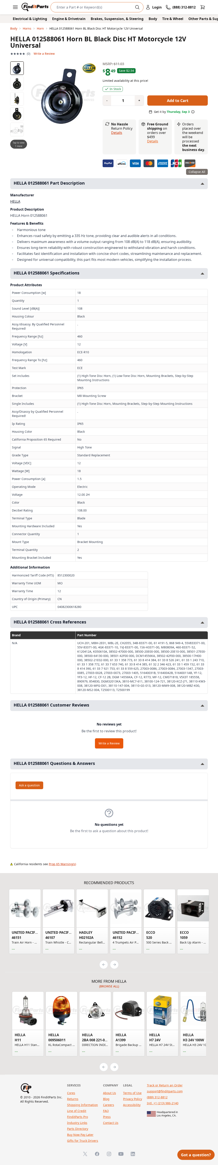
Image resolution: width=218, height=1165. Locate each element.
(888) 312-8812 (157, 1097)
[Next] (114, 964)
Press (107, 1117)
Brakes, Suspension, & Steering (117, 18)
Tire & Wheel (172, 18)
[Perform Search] (137, 7)
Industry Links (77, 1123)
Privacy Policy (132, 1099)
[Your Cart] (203, 7)
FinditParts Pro (77, 1117)
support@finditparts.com (165, 1091)
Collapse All (197, 172)
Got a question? (196, 1154)
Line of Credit (76, 1111)
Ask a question (29, 785)
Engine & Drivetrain (69, 18)
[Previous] (103, 964)
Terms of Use (132, 1093)
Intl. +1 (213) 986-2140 (162, 1103)
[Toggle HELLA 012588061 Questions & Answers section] (202, 764)
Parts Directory (77, 1129)
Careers (108, 1105)
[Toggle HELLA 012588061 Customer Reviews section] (202, 705)
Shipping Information (82, 1105)
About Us (109, 1093)
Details (116, 133)
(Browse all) (109, 986)
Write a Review (44, 54)
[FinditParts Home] (35, 7)
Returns (72, 1099)
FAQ (106, 1111)
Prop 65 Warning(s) (62, 864)
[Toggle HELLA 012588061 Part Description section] (202, 183)
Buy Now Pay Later (80, 1135)
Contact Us (110, 1123)
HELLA (15, 201)
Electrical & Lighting (30, 18)
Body (153, 18)
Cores (71, 1093)
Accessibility (132, 1105)
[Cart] (203, 7)
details (152, 141)
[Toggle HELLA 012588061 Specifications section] (202, 273)
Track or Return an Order (165, 1085)
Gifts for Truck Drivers (82, 1141)
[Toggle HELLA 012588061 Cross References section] (202, 622)
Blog (106, 1099)
